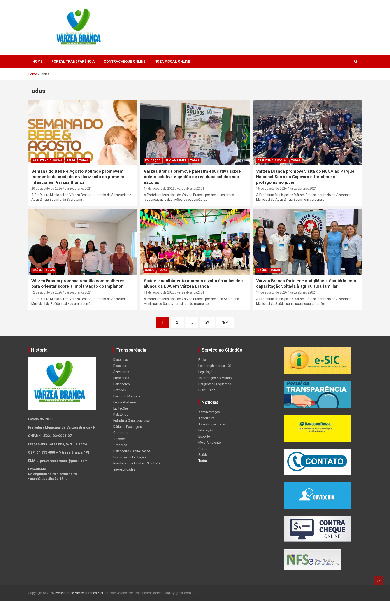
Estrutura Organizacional (131, 421)
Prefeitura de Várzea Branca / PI (79, 593)
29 (207, 322)
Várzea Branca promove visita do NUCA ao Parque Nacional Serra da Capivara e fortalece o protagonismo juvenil (305, 177)
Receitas (119, 366)
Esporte (204, 436)
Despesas (120, 360)
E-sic (202, 360)
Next (225, 322)
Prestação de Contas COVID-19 (136, 463)
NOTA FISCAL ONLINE (172, 61)
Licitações (121, 408)
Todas (84, 160)
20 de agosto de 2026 (46, 188)
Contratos (120, 433)
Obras (202, 449)
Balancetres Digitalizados (132, 451)
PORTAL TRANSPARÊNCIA (73, 61)
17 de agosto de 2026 (159, 188)
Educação (152, 160)
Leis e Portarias (125, 402)
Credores (120, 445)
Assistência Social (48, 160)
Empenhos (121, 378)
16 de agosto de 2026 (271, 188)
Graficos (119, 390)
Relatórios (120, 414)
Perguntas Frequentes (214, 384)
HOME (37, 61)
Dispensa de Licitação (129, 457)
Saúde (70, 160)
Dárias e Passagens (128, 427)
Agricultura (206, 418)
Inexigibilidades (124, 469)
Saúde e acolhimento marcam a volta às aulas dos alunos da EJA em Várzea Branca (193, 283)
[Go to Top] (378, 580)
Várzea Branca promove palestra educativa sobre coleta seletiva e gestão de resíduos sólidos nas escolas (192, 177)
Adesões (120, 439)
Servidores (121, 372)
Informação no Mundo (215, 378)
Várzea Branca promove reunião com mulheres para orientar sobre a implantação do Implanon (77, 283)
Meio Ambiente (175, 160)
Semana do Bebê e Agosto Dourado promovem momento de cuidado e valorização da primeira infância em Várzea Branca (77, 177)
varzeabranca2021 (78, 188)
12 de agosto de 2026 (46, 292)
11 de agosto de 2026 (159, 292)
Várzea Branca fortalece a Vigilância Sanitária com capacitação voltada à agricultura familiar (306, 283)
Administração (209, 412)
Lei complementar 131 (215, 366)
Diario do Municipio (127, 396)
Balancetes (121, 384)
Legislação (206, 372)
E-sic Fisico (207, 390)
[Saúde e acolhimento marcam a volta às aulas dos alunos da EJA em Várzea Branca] (195, 242)
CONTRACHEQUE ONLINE (124, 61)
